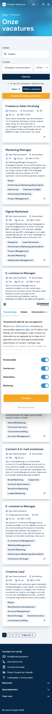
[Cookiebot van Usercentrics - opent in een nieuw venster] (37, 304)
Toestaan (26, 398)
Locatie (6, 61)
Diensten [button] (7, 683)
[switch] (45, 368)
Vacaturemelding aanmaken (26, 95)
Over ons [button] (7, 696)
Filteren (26, 76)
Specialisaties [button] (10, 689)
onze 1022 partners (20, 326)
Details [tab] (24, 312)
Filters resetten (32, 89)
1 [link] (4, 634)
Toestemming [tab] (9, 312)
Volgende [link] (26, 634)
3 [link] (16, 634)
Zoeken (6, 47)
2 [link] (10, 634)
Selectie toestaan (26, 407)
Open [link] (14, 89)
